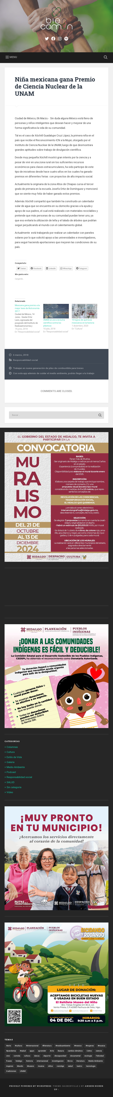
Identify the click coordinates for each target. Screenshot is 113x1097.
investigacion (58, 1061)
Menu (13, 57)
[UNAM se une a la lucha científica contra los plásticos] (56, 311)
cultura (27, 1056)
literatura (80, 1061)
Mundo (20, 1066)
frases (9, 1061)
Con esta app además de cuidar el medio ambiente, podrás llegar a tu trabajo (53, 373)
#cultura (18, 1045)
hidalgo (19, 1061)
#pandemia (11, 1051)
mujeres (9, 1066)
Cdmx (89, 1051)
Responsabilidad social (25, 360)
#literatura (46, 1045)
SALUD (10, 782)
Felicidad (100, 1056)
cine (8, 1056)
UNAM (23, 1071)
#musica (101, 1045)
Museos (30, 1066)
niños (50, 1066)
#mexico (78, 1045)
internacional (42, 1061)
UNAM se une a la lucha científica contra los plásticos (54, 323)
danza (36, 1056)
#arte (8, 1045)
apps (32, 1051)
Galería (10, 762)
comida (17, 1056)
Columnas (12, 747)
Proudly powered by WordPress (30, 1086)
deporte (46, 1056)
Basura (61, 1051)
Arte (52, 1051)
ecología (88, 1056)
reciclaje (60, 1066)
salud (70, 1066)
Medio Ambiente (16, 767)
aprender (42, 1051)
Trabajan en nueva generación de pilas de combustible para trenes (48, 368)
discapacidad (60, 1056)
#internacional (32, 1045)
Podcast (11, 772)
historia (29, 1061)
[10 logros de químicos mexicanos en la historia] (84, 311)
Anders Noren (94, 1086)
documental (75, 1056)
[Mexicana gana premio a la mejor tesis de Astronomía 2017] (29, 318)
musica (41, 1066)
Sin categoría (14, 787)
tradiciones (11, 1071)
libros (70, 1061)
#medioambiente (62, 1045)
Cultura (11, 752)
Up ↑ (56, 1089)
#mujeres (90, 1045)
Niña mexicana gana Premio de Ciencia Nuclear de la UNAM (55, 86)
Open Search (105, 57)
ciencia (99, 1051)
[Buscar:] (56, 415)
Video (10, 792)
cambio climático (75, 1051)
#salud (23, 1051)
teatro (79, 1066)
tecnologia (90, 1066)
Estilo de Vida (14, 757)
